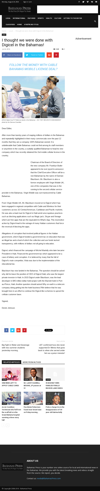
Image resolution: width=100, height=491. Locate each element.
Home (19, 24)
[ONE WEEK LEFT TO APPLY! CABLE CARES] (11, 374)
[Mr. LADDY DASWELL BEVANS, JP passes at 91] (33, 374)
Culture (57, 18)
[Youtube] (96, 2)
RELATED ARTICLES (11, 362)
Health (49, 18)
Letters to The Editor (73, 18)
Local (8, 18)
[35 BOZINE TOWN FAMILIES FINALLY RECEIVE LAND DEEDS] (55, 374)
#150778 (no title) (31, 24)
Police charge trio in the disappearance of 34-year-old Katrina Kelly (55, 409)
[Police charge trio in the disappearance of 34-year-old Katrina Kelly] (55, 398)
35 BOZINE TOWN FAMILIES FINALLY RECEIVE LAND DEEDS (54, 385)
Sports (41, 18)
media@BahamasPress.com (49, 478)
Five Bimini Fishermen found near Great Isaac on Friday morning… (33, 409)
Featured (31, 18)
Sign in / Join (27, 2)
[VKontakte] (92, 2)
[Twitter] (83, 2)
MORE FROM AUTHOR (32, 362)
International (19, 18)
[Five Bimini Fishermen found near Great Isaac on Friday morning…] (33, 398)
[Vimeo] (88, 2)
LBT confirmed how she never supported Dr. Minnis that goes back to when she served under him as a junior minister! (51, 349)
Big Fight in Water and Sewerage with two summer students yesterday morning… (15, 348)
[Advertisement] (67, 9)
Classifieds (10, 24)
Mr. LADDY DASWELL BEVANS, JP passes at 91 (32, 385)
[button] (95, 21)
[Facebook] (79, 2)
